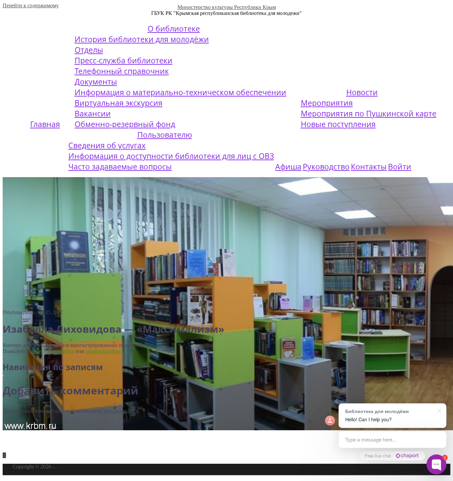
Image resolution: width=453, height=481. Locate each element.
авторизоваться (121, 411)
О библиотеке (174, 28)
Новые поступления (338, 124)
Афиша (288, 166)
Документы (96, 81)
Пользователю (164, 134)
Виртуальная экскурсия (118, 103)
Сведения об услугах (107, 145)
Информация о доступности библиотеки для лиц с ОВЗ (171, 156)
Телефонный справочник (122, 71)
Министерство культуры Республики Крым (226, 7)
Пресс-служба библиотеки (123, 60)
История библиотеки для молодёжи (142, 39)
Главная (45, 124)
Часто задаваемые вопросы (120, 166)
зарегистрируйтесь (53, 351)
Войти (399, 166)
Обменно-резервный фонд (125, 124)
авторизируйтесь (105, 351)
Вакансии (93, 113)
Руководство (326, 166)
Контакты (369, 166)
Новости (362, 92)
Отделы (89, 49)
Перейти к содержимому (31, 5)
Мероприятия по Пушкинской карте (368, 113)
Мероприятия (327, 103)
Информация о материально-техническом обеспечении (180, 92)
